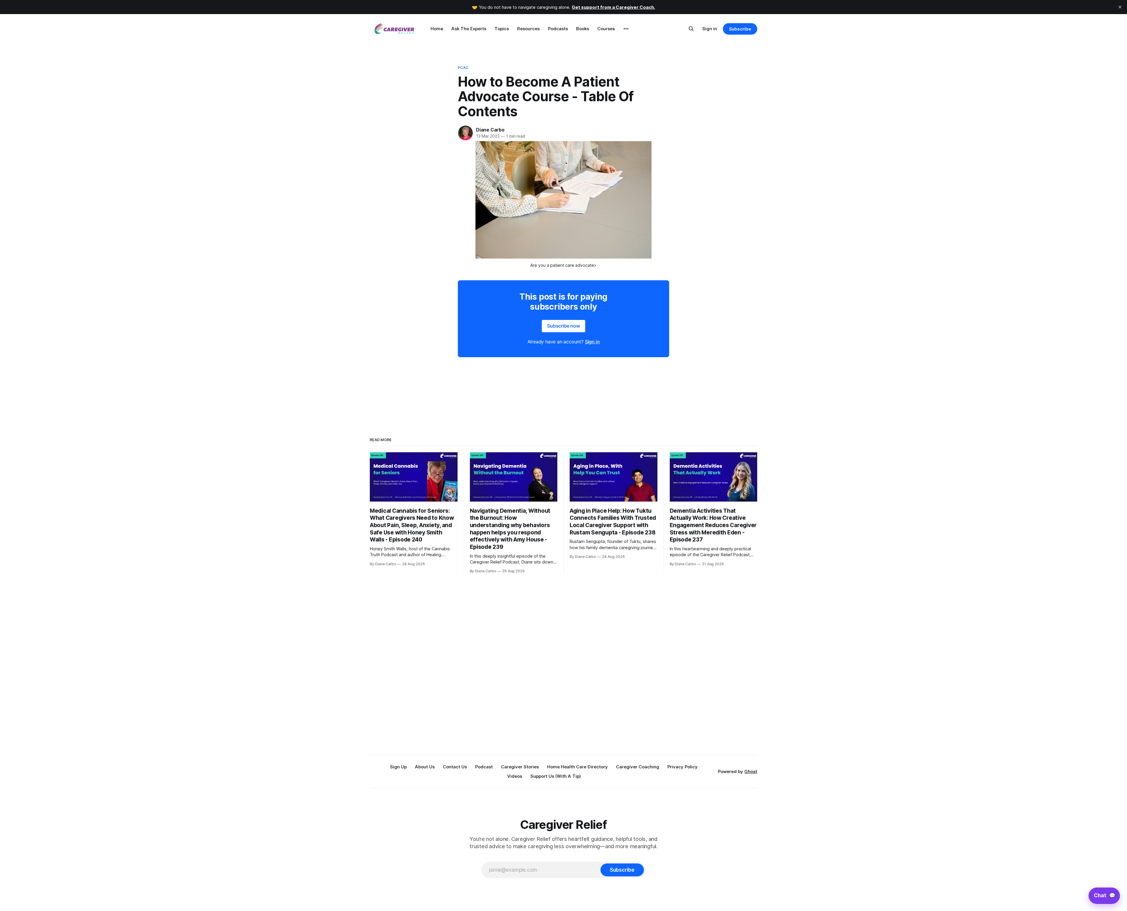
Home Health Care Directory (577, 767)
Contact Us (455, 767)
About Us (425, 767)
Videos (514, 776)
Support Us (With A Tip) (555, 776)
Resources (528, 28)
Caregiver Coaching (637, 767)
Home (437, 28)
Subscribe (740, 29)
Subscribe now (563, 326)
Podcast (484, 767)
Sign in (709, 28)
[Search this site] (691, 28)
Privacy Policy (682, 767)
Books (582, 28)
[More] (626, 28)
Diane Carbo (490, 130)
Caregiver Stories (520, 767)
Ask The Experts (468, 28)
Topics (502, 28)
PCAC (463, 67)
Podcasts (558, 28)
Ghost (750, 771)
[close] (1120, 7)
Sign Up (398, 767)
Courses (606, 28)
